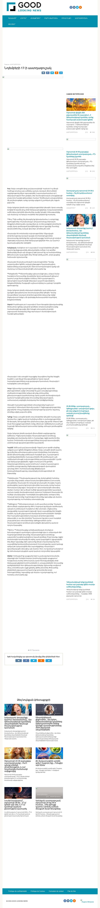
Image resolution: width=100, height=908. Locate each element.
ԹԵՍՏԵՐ (11, 24)
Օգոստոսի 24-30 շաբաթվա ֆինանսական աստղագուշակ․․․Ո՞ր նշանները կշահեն (81, 154)
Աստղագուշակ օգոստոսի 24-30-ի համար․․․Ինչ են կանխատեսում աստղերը (80, 193)
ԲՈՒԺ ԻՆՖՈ (66, 18)
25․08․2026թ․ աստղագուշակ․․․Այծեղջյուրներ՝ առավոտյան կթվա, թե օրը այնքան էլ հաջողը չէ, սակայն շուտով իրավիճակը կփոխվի (80, 411)
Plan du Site (71, 891)
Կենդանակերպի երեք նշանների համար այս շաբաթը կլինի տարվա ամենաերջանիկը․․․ (80, 584)
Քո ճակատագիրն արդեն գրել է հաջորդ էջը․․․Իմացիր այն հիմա (49, 763)
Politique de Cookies (38, 891)
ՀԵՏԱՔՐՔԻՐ (35, 18)
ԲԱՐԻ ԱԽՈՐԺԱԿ (51, 18)
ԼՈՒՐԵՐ (23, 18)
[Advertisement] (50, 44)
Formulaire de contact (56, 891)
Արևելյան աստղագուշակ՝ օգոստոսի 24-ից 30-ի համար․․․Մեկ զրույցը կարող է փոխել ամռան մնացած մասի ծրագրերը (48, 804)
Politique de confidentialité (17, 891)
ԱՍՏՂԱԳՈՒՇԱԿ (81, 18)
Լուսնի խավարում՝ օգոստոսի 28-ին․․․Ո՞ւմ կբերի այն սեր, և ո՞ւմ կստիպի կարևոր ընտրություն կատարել (15, 804)
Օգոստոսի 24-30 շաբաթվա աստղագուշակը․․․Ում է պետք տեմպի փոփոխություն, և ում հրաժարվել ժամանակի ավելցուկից (17, 766)
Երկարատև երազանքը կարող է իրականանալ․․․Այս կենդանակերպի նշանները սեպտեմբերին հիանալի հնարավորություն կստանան (18, 722)
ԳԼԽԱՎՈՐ (12, 18)
